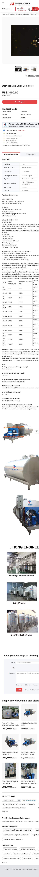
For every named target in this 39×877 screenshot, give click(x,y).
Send (19, 690)
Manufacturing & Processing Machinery (18, 14)
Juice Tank (7, 854)
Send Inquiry (19, 102)
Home (3, 14)
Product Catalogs (30, 800)
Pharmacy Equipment (27, 804)
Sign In (5, 145)
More (4, 862)
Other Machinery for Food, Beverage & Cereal (17, 830)
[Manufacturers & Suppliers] (20, 3)
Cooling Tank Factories (28, 849)
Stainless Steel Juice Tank (11, 859)
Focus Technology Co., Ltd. (25, 869)
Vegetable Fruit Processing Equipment (11, 808)
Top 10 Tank (27, 859)
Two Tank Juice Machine (22, 854)
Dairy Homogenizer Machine (12, 839)
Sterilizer (23, 808)
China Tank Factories (10, 849)
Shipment (5, 811)
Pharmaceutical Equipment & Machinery (16, 835)
